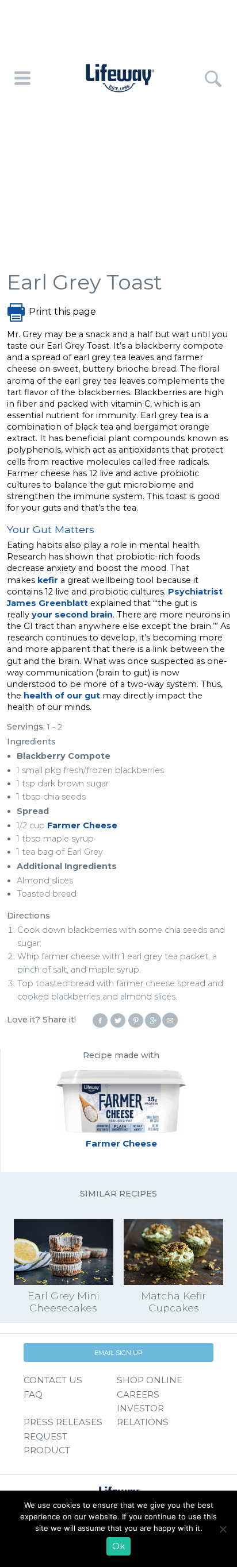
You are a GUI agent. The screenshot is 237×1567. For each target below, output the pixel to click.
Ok (118, 1546)
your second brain (72, 614)
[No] (222, 1529)
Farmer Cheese (82, 825)
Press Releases (63, 1422)
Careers (138, 1394)
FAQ (33, 1394)
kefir (47, 580)
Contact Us (53, 1380)
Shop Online (149, 1380)
